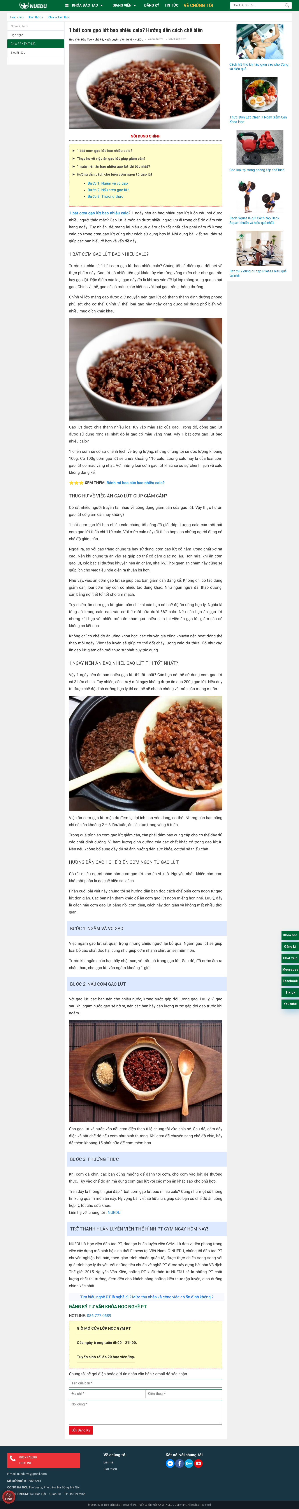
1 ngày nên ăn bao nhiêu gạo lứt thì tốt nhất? (113, 166)
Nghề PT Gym (19, 26)
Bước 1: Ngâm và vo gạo (108, 183)
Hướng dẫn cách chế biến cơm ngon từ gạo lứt (114, 174)
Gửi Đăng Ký (81, 1430)
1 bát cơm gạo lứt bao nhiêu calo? (104, 151)
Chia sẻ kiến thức (23, 44)
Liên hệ (109, 1462)
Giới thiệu (110, 1469)
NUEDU (114, 1212)
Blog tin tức (18, 53)
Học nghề (17, 35)
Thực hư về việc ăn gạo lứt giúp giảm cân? (111, 159)
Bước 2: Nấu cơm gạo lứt (108, 190)
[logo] (33, 5)
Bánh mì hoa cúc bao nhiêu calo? (136, 483)
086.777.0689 (99, 1315)
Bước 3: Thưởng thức (105, 196)
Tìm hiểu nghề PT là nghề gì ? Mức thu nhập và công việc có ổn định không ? (146, 1297)
